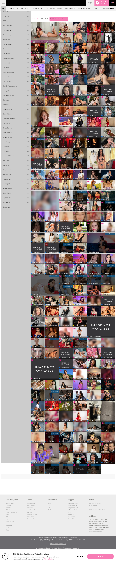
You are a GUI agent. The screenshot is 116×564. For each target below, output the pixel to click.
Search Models (31, 505)
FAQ (69, 512)
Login (90, 3)
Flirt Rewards (51, 510)
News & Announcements (75, 519)
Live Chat (8, 505)
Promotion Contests (32, 514)
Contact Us (71, 514)
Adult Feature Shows (32, 510)
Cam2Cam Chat (10, 521)
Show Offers (30, 517)
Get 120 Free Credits (94, 503)
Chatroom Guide (72, 510)
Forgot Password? (73, 508)
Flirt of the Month (31, 519)
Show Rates (30, 508)
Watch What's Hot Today (12, 512)
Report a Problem (73, 503)
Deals (7, 530)
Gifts (49, 508)
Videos (8, 514)
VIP (7, 517)
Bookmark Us (93, 505)
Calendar (8, 510)
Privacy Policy (48, 559)
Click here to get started (95, 531)
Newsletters (71, 517)
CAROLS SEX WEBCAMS (97, 510)
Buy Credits (9, 525)
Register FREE (10, 503)
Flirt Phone (9, 528)
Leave (80, 556)
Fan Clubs (29, 512)
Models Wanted (31, 503)
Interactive (8, 508)
